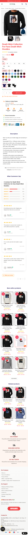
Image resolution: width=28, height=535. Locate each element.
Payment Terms (4, 488)
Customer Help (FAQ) (6, 494)
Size (3, 61)
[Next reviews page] (24, 279)
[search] (22, 4)
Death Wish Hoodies (20, 8)
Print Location (5, 82)
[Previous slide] (3, 22)
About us (3, 472)
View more (14, 378)
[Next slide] (24, 22)
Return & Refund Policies (6, 490)
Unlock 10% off (2, 529)
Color (3, 68)
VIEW (7, 302)
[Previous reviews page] (18, 279)
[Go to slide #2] (17, 38)
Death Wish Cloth (9, 8)
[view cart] (26, 4)
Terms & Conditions (5, 474)
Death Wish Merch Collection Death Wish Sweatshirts (7, 328)
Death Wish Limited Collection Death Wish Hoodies (20, 421)
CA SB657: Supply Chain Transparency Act (10, 480)
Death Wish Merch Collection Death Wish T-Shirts (21, 328)
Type (3, 57)
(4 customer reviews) (12, 52)
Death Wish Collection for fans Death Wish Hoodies (20, 401)
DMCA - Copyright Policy (6, 478)
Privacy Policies (4, 476)
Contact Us (3, 492)
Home (2, 8)
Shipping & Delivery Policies (7, 486)
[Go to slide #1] (10, 38)
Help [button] (25, 533)
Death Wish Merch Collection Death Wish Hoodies (21, 307)
